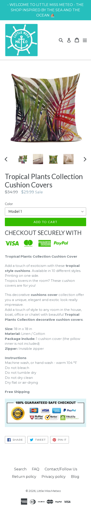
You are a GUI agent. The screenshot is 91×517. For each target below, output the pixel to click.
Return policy (24, 477)
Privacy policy (54, 477)
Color (9, 204)
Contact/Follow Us (61, 469)
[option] (22, 159)
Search (20, 469)
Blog (75, 477)
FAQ (35, 469)
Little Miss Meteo (49, 491)
